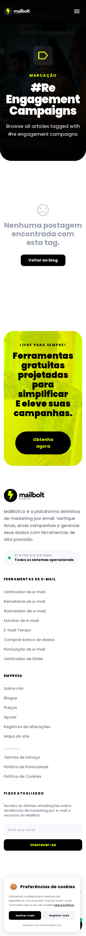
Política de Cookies (22, 776)
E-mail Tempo (17, 630)
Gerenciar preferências (42, 925)
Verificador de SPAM (23, 659)
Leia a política (64, 905)
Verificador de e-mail (24, 592)
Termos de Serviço (22, 757)
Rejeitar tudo (59, 915)
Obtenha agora (43, 442)
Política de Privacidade (26, 767)
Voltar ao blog (43, 260)
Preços (10, 707)
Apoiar (10, 717)
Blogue (10, 698)
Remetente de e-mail (24, 601)
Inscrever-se (43, 845)
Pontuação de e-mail (24, 649)
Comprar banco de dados (29, 639)
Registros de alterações (27, 726)
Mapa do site (16, 736)
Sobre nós (13, 688)
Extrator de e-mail (21, 620)
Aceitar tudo (25, 915)
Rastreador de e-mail (25, 611)
